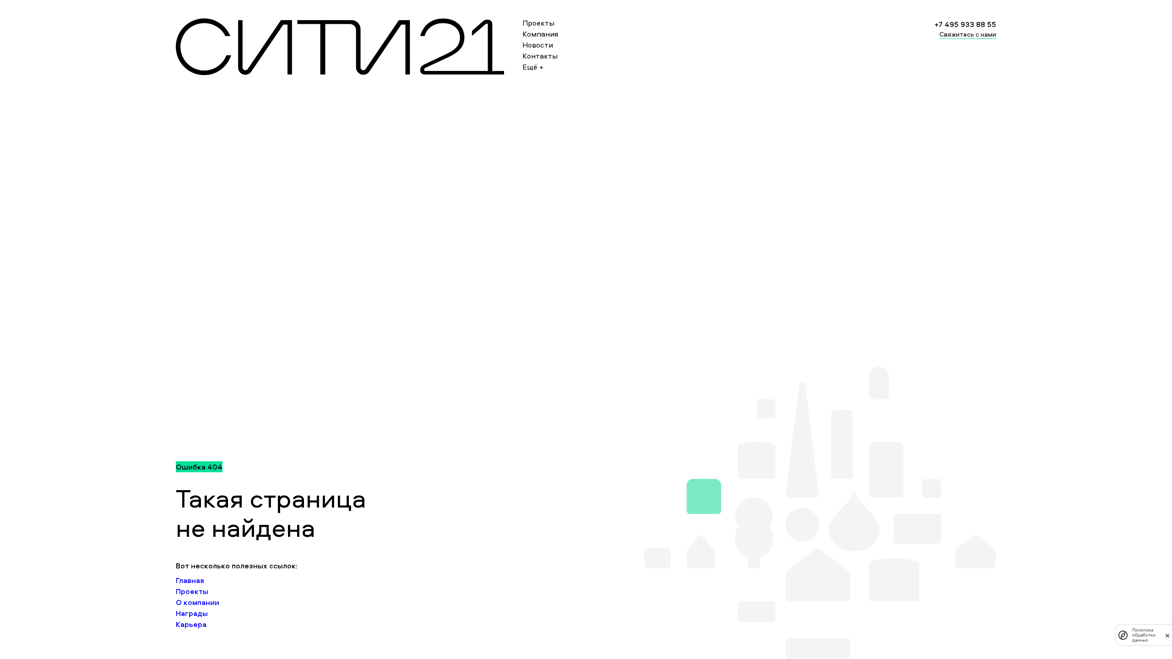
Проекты (538, 22)
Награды (192, 613)
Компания (540, 33)
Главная (190, 580)
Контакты (540, 55)
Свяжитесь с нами (967, 34)
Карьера (191, 624)
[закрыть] (1167, 635)
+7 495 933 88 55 (965, 24)
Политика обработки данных (1144, 635)
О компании (197, 602)
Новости (537, 44)
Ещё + (532, 66)
